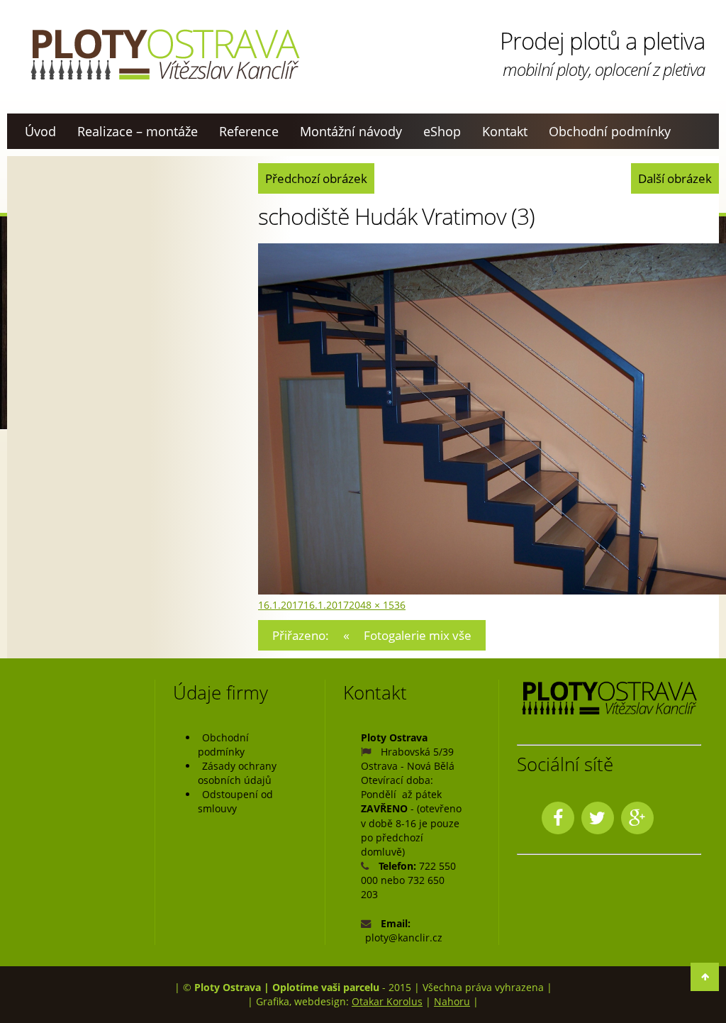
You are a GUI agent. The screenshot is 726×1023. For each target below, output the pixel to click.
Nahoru (452, 1001)
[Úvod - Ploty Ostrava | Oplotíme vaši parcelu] (164, 54)
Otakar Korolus (387, 1001)
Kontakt (504, 131)
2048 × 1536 (377, 605)
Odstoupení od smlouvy (235, 801)
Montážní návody (351, 131)
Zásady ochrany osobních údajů (237, 773)
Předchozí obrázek (316, 178)
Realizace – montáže (137, 131)
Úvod (40, 131)
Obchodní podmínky (610, 131)
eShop (442, 131)
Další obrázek (675, 178)
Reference (249, 131)
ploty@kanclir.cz (403, 937)
